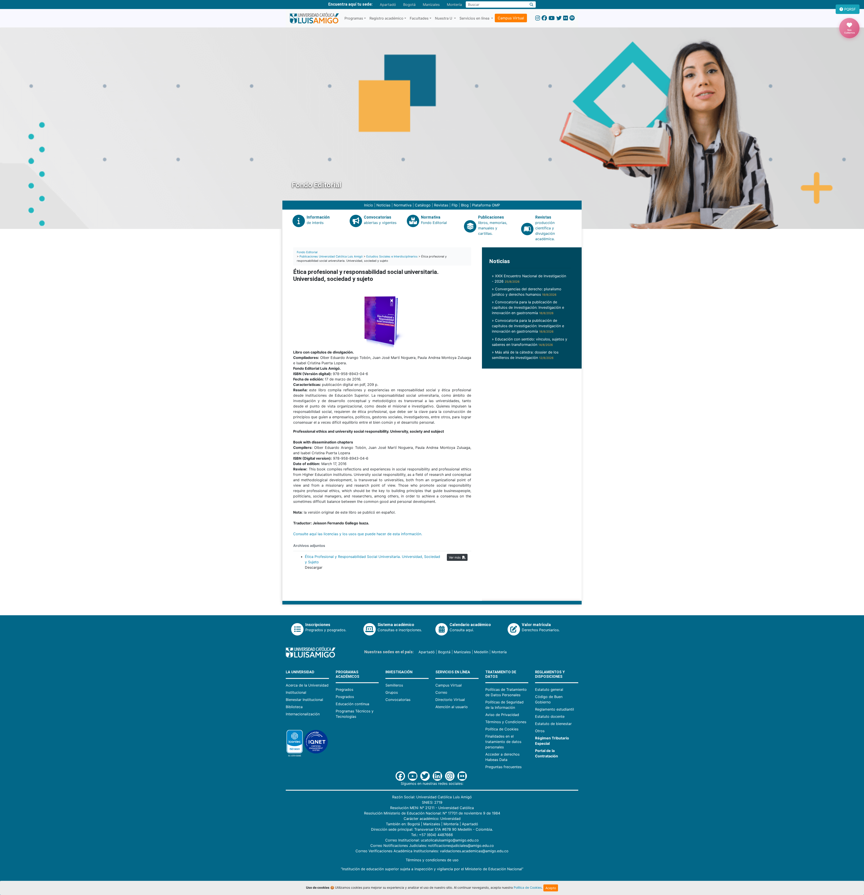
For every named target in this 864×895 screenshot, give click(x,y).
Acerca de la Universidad (307, 685)
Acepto (550, 888)
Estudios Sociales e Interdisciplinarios (392, 256)
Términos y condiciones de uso (432, 860)
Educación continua (352, 704)
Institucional (296, 692)
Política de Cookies (501, 729)
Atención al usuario (451, 707)
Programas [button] (353, 18)
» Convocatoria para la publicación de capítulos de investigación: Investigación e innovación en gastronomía (528, 307)
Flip (455, 205)
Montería (454, 4)
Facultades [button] (419, 18)
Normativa (403, 205)
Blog (465, 205)
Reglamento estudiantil (554, 709)
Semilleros (394, 685)
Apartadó (388, 4)
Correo (441, 692)
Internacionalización (303, 714)
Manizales (431, 4)
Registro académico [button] (386, 18)
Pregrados (344, 689)
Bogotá (409, 4)
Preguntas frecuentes (503, 767)
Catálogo (423, 205)
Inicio (368, 205)
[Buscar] (531, 4)
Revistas (441, 205)
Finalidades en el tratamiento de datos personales (503, 741)
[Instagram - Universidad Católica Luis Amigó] (537, 18)
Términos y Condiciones (505, 722)
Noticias (383, 205)
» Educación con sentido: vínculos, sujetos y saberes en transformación (529, 342)
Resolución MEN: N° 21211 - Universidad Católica (432, 808)
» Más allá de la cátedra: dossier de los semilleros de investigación (525, 355)
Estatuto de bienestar (553, 723)
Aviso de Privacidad (502, 714)
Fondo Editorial (307, 252)
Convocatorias (397, 699)
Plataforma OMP (486, 205)
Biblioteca (294, 707)
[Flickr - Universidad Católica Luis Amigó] (565, 18)
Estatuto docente (550, 716)
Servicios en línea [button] (474, 18)
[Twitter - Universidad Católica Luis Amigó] (559, 18)
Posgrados (345, 696)
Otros (539, 731)
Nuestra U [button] (444, 18)
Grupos (391, 692)
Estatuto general (549, 689)
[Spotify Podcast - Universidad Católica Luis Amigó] (572, 18)
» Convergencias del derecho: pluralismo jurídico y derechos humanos (526, 292)
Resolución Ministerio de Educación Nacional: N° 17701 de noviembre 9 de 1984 (432, 813)
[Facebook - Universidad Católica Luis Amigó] (544, 18)
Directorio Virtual (450, 699)
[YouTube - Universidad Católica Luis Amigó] (552, 18)
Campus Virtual (511, 18)
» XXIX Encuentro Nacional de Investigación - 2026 (529, 279)
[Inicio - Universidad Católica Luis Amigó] (314, 18)
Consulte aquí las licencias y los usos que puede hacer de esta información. (358, 534)
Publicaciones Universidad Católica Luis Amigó (331, 256)
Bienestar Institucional (304, 699)
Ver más (455, 557)
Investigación (398, 672)
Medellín (481, 652)
